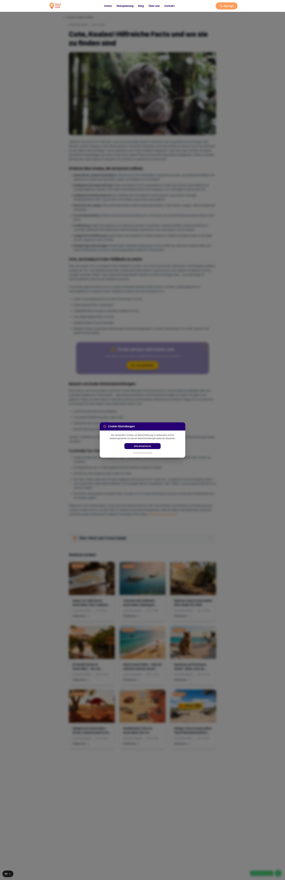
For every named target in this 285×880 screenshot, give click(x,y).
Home (108, 6)
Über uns (154, 6)
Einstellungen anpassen (142, 453)
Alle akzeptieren (142, 446)
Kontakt (169, 6)
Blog (141, 6)
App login (228, 5)
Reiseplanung (125, 6)
